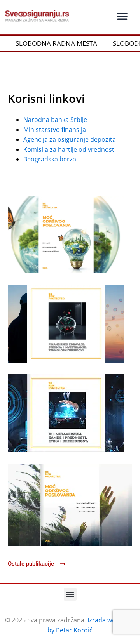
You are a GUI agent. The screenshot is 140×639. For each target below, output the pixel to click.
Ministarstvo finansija (55, 129)
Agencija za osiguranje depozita (69, 139)
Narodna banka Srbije (55, 119)
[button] (122, 16)
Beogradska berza (49, 159)
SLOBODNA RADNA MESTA (51, 43)
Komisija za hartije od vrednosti (69, 149)
